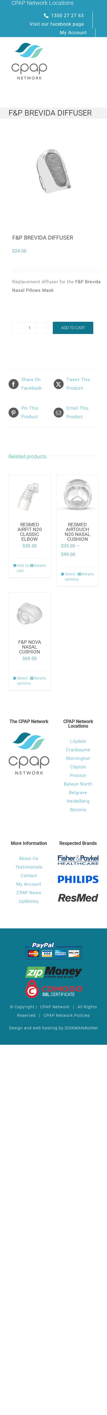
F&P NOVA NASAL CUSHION (29, 647)
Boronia (78, 809)
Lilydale (78, 741)
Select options (71, 576)
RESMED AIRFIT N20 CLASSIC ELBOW (29, 532)
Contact (29, 875)
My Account (28, 884)
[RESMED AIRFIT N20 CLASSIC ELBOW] (30, 496)
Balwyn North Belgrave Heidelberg (78, 793)
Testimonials (29, 867)
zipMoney (29, 901)
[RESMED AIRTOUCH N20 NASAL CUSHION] (77, 496)
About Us (29, 858)
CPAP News (29, 892)
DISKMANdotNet (81, 1028)
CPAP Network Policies (67, 1015)
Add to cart (73, 327)
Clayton (78, 767)
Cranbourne (78, 749)
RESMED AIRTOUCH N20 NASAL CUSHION (77, 532)
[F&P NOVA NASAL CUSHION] (30, 613)
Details (40, 566)
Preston (78, 775)
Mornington (78, 758)
